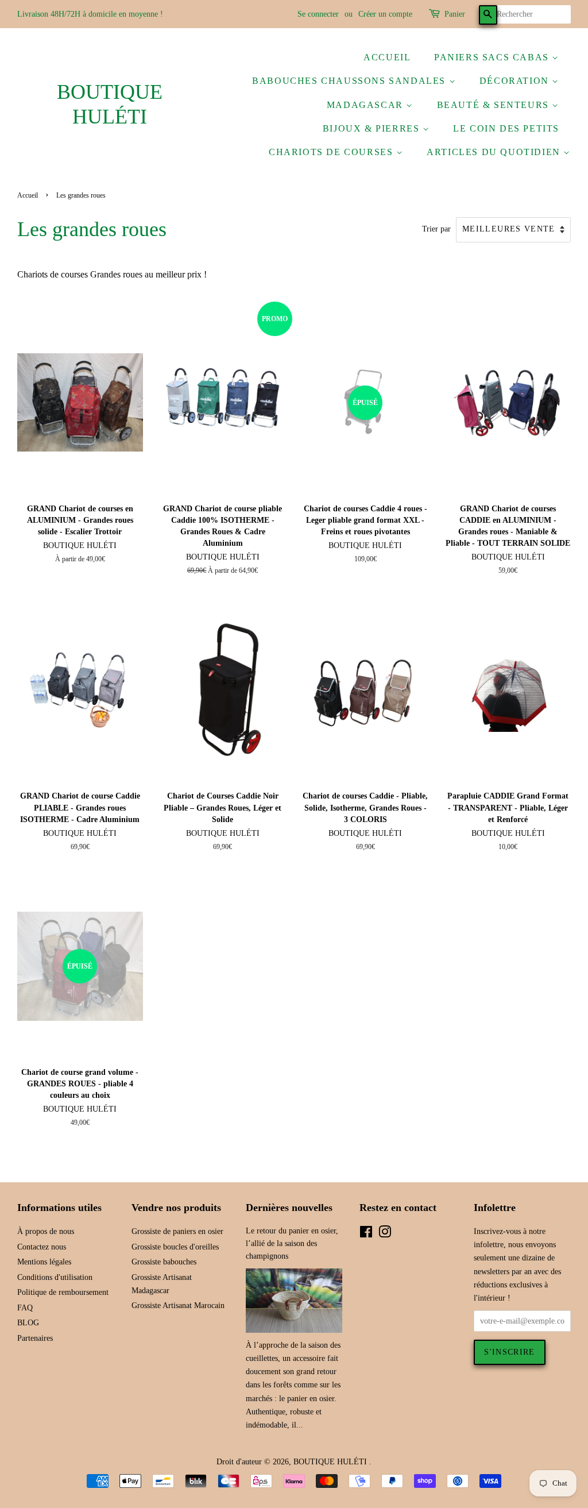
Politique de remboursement (63, 1292)
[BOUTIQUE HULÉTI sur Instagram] (384, 1234)
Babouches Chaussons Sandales (350, 81)
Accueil (387, 57)
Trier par (436, 228)
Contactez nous (41, 1247)
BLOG (28, 1322)
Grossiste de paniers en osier (177, 1231)
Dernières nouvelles (289, 1207)
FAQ (25, 1307)
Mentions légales (44, 1262)
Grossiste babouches (163, 1262)
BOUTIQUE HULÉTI (110, 104)
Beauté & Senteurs (494, 105)
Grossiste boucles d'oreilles (175, 1247)
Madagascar (367, 105)
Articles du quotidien (495, 152)
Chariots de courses (332, 152)
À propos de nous (45, 1231)
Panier (454, 14)
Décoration (515, 81)
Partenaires (35, 1338)
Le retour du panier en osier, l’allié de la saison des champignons (292, 1243)
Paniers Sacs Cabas (493, 57)
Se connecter (318, 14)
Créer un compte (385, 14)
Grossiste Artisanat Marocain (178, 1305)
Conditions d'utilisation (54, 1277)
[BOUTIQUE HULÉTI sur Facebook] (366, 1234)
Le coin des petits (506, 128)
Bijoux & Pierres (373, 128)
